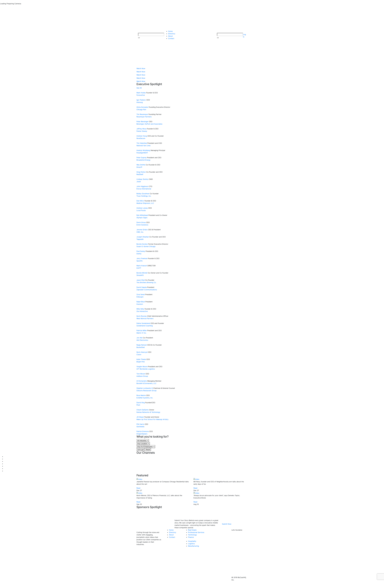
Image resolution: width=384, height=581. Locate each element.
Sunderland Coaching (144, 326)
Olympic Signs (141, 218)
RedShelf (139, 174)
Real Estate (192, 530)
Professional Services (196, 532)
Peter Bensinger (142, 122)
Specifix (139, 261)
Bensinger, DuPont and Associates (149, 124)
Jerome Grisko (142, 230)
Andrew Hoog (141, 136)
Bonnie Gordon (142, 244)
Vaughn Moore (142, 367)
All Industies (142, 441)
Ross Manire (141, 395)
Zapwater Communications (146, 290)
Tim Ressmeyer (142, 114)
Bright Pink (140, 362)
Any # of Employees (145, 447)
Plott (138, 405)
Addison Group (142, 376)
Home (170, 31)
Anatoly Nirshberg (143, 150)
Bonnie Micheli (141, 273)
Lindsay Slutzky (142, 179)
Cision (138, 355)
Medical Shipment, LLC (145, 203)
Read (138, 488)
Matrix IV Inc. (141, 333)
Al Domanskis (141, 381)
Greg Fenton (141, 172)
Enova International (143, 189)
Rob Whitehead (142, 215)
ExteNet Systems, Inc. (144, 398)
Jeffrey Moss (141, 129)
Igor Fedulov (141, 100)
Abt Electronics (142, 340)
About (170, 36)
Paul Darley (140, 251)
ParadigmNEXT (142, 153)
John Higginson (142, 186)
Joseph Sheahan (142, 237)
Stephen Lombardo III (144, 388)
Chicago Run (141, 109)
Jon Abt (139, 338)
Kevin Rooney (141, 316)
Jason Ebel (140, 280)
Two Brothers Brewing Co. (146, 282)
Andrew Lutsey (142, 208)
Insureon (139, 304)
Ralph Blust (140, 302)
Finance (191, 537)
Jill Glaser (140, 417)
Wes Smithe (140, 165)
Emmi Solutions (142, 225)
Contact (171, 38)
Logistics (191, 544)
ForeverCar (140, 95)
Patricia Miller (141, 330)
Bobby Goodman (142, 194)
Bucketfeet (140, 347)
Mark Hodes (141, 93)
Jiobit (138, 182)
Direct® (139, 167)
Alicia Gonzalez (142, 107)
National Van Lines (143, 146)
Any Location (142, 444)
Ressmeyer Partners (144, 117)
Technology (192, 535)
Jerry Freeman (141, 258)
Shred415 (140, 275)
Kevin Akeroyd (141, 352)
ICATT (138, 268)
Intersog (139, 102)
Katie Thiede (141, 359)
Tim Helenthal (141, 143)
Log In (244, 35)
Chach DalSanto (142, 410)
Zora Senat (140, 294)
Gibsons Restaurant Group (146, 391)
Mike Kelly (140, 309)
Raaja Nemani (141, 345)
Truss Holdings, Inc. (143, 196)
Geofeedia (140, 427)
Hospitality (192, 541)
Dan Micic (140, 201)
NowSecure (140, 138)
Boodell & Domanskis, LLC (146, 383)
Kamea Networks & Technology (148, 412)
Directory (171, 34)
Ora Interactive (142, 311)
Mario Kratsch (141, 266)
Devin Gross (141, 222)
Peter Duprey (141, 158)
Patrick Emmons (142, 431)
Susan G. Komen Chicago (146, 246)
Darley (138, 254)
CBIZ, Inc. (140, 232)
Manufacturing (193, 546)
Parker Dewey (141, 131)
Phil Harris (140, 424)
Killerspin (139, 297)
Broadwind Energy (143, 160)
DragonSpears (141, 434)
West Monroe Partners (144, 318)
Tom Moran (140, 374)
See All (139, 88)
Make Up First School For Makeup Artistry (152, 419)
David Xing (140, 403)
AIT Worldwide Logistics (145, 369)
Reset (148, 450)
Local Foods (141, 210)
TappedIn (140, 239)
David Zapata (141, 287)
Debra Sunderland (143, 323)
